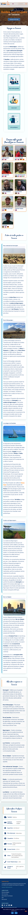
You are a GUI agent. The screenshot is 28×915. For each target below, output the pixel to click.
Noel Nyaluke (5, 174)
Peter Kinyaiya (19, 158)
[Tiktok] (6, 905)
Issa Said (4, 225)
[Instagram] (4, 905)
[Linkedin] (9, 905)
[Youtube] (11, 905)
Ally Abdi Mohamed (20, 174)
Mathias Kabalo (19, 208)
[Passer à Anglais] (13, 4)
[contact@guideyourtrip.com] (2, 907)
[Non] (26, 911)
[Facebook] (2, 905)
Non (16, 913)
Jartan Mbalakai (6, 191)
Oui (12, 913)
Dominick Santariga (7, 208)
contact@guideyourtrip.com (10, 907)
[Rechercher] (26, 4)
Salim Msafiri (5, 158)
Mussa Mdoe (18, 191)
